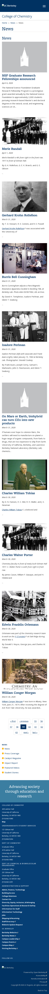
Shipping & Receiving (10, 918)
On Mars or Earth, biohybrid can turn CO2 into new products (22, 419)
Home (4, 23)
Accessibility (41, 975)
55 (36, 722)
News (12, 23)
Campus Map (8, 945)
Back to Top (42, 990)
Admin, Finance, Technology (13, 890)
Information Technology (12, 912)
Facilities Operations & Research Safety (18, 906)
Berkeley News (9, 936)
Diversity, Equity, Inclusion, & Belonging (18, 902)
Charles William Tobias (18, 493)
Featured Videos (12, 767)
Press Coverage (12, 753)
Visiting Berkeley (10, 948)
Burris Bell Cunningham (19, 277)
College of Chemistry (17, 16)
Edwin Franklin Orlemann (20, 624)
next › (27, 732)
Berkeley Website (10, 932)
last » (36, 732)
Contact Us (6, 899)
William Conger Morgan (19, 693)
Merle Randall (12, 149)
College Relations (9, 896)
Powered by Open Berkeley (35, 972)
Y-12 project (21, 636)
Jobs (3, 915)
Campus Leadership (11, 939)
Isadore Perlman (13, 345)
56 (42, 722)
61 (36, 727)
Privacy (43, 982)
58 (18, 727)
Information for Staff (10, 909)
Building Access (8, 893)
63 (17, 733)
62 (43, 727)
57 (12, 727)
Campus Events (9, 942)
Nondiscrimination (39, 978)
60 (30, 727)
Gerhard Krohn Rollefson (19, 215)
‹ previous (24, 721)
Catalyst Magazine (13, 758)
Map (3, 822)
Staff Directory (9, 921)
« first (13, 721)
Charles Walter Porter (17, 555)
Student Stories (12, 772)
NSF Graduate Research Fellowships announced (19, 77)
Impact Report (11, 763)
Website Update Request (12, 925)
